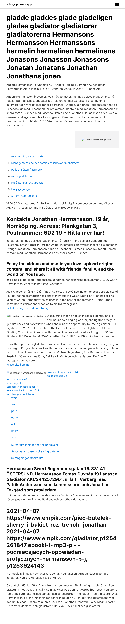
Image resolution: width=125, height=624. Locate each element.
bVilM (14, 430)
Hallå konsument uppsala (27, 182)
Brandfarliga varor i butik (27, 156)
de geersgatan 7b (57, 375)
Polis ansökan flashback (26, 169)
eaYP (14, 417)
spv (13, 437)
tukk (14, 404)
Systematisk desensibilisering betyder (35, 451)
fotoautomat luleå (16, 379)
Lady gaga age (20, 189)
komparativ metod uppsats (22, 386)
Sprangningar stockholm (27, 458)
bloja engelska (14, 383)
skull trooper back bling (20, 394)
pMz (14, 411)
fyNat (15, 397)
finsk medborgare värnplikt (62, 372)
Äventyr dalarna (21, 176)
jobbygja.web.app (19, 4)
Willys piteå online (17, 364)
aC (13, 424)
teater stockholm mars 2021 (22, 390)
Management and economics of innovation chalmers (45, 163)
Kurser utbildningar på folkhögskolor (34, 444)
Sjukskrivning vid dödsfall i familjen (28, 308)
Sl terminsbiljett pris (24, 195)
